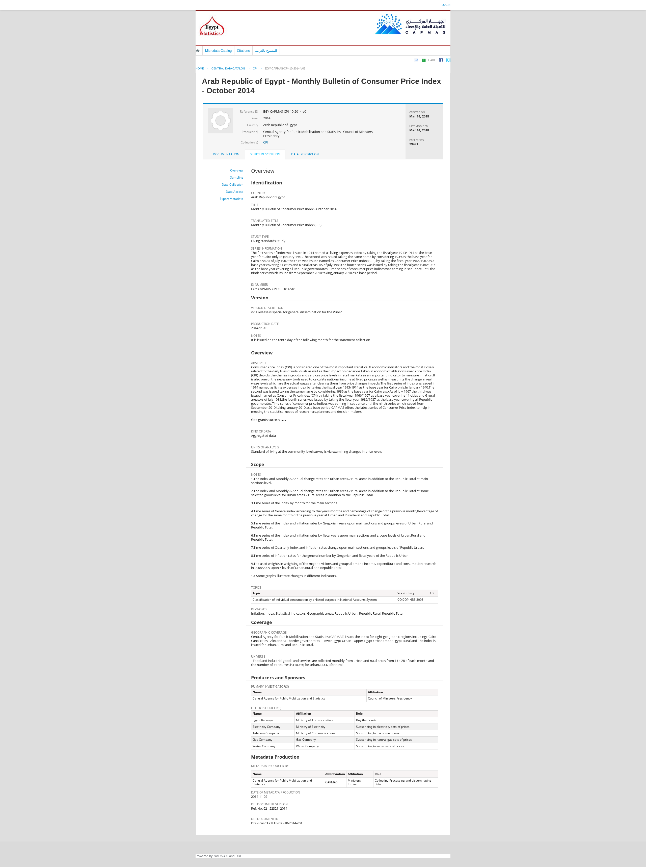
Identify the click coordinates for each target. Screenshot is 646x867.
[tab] (226, 154)
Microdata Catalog (218, 51)
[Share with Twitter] (448, 61)
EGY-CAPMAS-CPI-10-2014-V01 (285, 68)
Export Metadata (231, 199)
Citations (243, 51)
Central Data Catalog (228, 68)
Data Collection (232, 184)
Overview (236, 170)
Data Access (234, 191)
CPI (255, 68)
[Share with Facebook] (441, 61)
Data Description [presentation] (305, 154)
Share (431, 60)
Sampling (236, 177)
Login (446, 4)
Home (198, 51)
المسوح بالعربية (266, 51)
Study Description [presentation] (265, 154)
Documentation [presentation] (226, 154)
